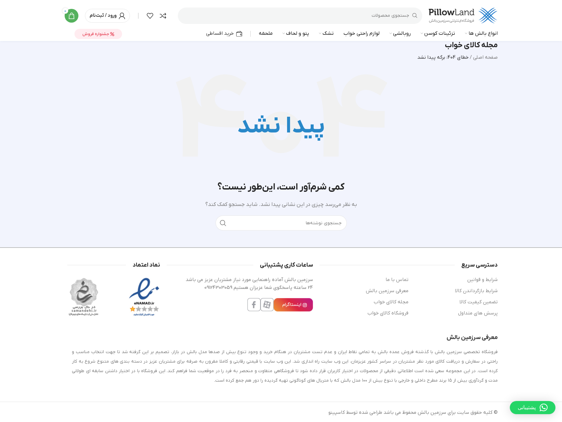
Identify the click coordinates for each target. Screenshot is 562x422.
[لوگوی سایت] (463, 15)
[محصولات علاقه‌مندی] (149, 15)
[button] (532, 407)
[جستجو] (223, 223)
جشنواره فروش (96, 34)
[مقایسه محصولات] (163, 15)
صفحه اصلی (485, 57)
